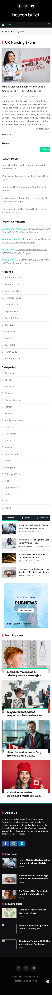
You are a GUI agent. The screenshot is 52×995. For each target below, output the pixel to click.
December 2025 (13, 291)
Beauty (8, 379)
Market (8, 440)
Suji (5, 96)
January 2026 (12, 284)
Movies (8, 447)
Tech (7, 494)
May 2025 (10, 338)
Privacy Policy (32, 977)
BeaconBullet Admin (12, 228)
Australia (9, 373)
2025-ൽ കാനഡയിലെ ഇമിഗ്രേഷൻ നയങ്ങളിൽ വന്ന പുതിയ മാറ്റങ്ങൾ (23, 796)
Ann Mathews (8, 259)
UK (6, 501)
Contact (16, 977)
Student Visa (11, 487)
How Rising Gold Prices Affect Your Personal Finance (32, 556)
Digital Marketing (13, 400)
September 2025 (13, 311)
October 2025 (12, 304)
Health (8, 78)
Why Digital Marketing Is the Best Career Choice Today (33, 541)
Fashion (8, 406)
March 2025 (11, 351)
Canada (9, 393)
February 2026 (12, 277)
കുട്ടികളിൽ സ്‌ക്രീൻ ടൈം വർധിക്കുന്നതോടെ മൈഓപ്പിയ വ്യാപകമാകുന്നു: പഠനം (23, 675)
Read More (6, 134)
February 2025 (12, 358)
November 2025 (13, 297)
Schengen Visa (12, 474)
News (7, 460)
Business (9, 386)
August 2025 (11, 318)
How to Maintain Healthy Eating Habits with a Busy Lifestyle (34, 861)
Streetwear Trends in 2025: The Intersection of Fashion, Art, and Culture (34, 944)
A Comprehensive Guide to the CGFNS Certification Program (26, 230)
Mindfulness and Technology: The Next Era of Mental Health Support (33, 878)
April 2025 (10, 345)
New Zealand (11, 454)
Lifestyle (9, 427)
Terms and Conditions (26, 981)
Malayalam (10, 433)
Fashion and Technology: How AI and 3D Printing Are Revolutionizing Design (33, 928)
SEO (7, 481)
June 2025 (10, 331)
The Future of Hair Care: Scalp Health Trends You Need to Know (33, 894)
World (8, 507)
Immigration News (14, 420)
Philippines (10, 467)
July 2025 (10, 324)
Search (6, 143)
